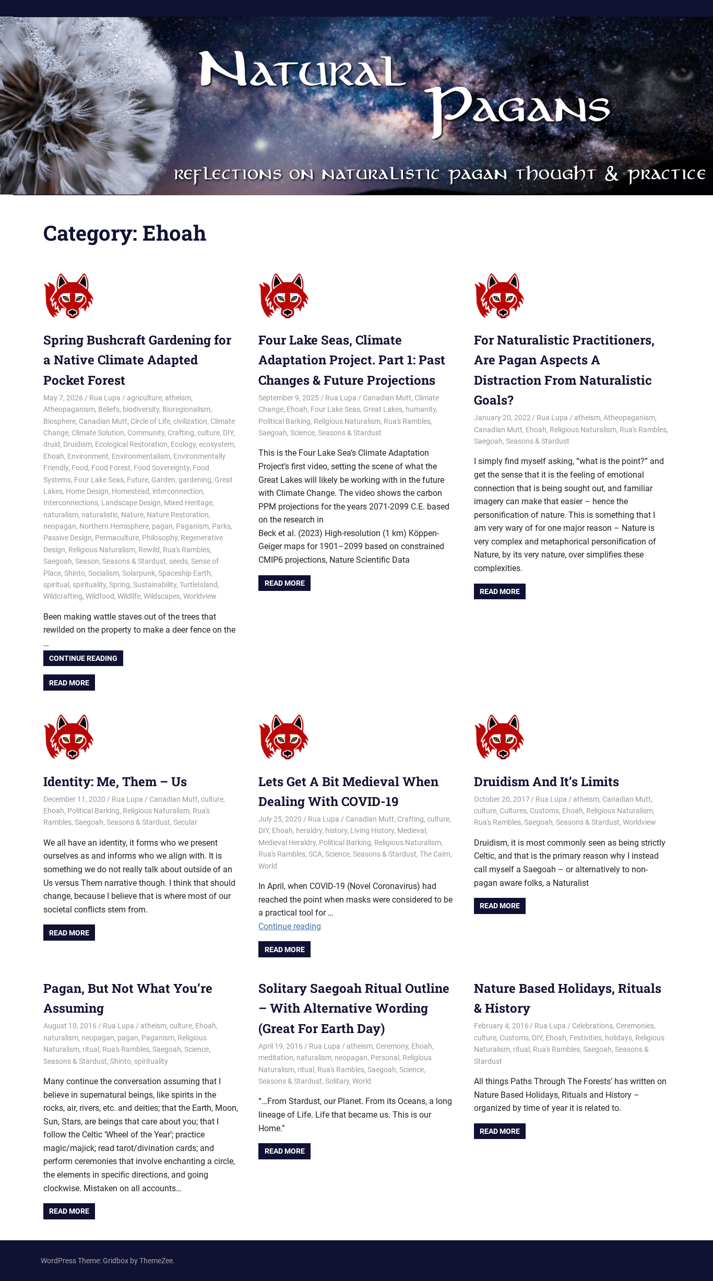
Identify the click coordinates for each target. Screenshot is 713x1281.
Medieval (411, 830)
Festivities (585, 1038)
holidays (618, 1038)
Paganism (192, 526)
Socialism (103, 573)
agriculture (144, 398)
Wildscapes (162, 596)
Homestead (130, 491)
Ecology (183, 444)
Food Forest (110, 468)
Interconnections (70, 503)
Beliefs (109, 409)
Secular (185, 822)
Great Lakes (382, 409)
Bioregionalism (186, 409)
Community (145, 433)
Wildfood (100, 596)
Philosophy (159, 537)
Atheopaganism (69, 409)
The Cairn (435, 854)
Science (302, 433)
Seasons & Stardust (134, 561)
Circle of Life (150, 421)
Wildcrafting (62, 596)
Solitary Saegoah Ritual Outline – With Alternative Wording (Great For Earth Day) (353, 1008)
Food (80, 468)
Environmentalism (141, 456)
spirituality (89, 584)
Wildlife (128, 596)
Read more (69, 683)
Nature (132, 515)
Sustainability (154, 584)
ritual (90, 1049)
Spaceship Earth (184, 573)
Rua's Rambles (186, 549)
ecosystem (216, 444)
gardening (195, 480)
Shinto (74, 573)
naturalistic (99, 515)
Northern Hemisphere (114, 526)
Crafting (181, 433)
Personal (385, 1057)
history (336, 830)
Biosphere (59, 421)
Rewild (149, 549)
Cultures (513, 810)
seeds (178, 561)
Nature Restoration (178, 515)
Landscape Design (131, 503)
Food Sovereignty (161, 468)
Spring (119, 584)
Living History (372, 830)
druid (51, 444)
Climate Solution (98, 433)
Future (137, 480)
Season (87, 561)
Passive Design (67, 537)
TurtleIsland (199, 584)
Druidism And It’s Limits (546, 781)
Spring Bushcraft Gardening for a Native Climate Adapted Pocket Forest (137, 359)
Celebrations (592, 1026)
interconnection (177, 491)
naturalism (60, 515)
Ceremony (392, 1046)
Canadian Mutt (103, 421)
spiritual (56, 584)
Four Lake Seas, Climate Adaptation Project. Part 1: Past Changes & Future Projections (351, 359)
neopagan (59, 526)
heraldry (309, 830)
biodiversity (141, 409)
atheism (178, 398)
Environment (88, 456)
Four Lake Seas (99, 480)
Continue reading (83, 658)
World (267, 866)
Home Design (87, 491)
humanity (421, 409)
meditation (275, 1057)
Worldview (200, 596)
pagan (162, 526)
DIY (228, 433)
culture (208, 433)
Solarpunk (138, 573)
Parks (221, 526)
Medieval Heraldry (287, 842)
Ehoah (53, 456)
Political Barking (284, 421)
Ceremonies (635, 1026)
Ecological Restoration (131, 444)
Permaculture (117, 537)
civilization (190, 421)
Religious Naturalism (101, 549)
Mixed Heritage (188, 503)
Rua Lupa (105, 398)
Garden (163, 480)
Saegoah (57, 561)
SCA (315, 854)
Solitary (337, 1081)
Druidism (77, 444)
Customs (544, 810)
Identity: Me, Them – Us (115, 781)
